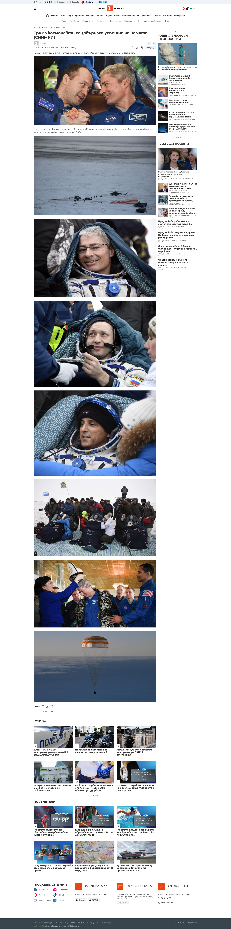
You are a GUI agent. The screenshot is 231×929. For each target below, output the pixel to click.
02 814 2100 (166, 898)
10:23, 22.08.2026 (164, 226)
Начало (37, 27)
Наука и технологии (50, 27)
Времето (79, 15)
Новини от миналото (124, 15)
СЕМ (73, 923)
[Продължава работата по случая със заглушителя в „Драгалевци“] (94, 737)
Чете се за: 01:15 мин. (178, 226)
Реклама (95, 795)
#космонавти (41, 711)
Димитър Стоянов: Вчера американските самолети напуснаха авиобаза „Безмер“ (183, 186)
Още (167, 21)
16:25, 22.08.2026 (175, 203)
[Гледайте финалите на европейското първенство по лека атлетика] (94, 817)
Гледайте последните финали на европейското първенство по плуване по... (135, 832)
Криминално (115, 21)
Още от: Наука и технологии (173, 37)
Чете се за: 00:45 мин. (177, 192)
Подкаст (180, 15)
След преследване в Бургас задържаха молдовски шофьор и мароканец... (177, 249)
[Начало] (47, 15)
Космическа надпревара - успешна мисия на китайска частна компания (177, 68)
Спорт (70, 15)
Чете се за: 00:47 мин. (177, 204)
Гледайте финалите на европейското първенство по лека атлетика (94, 832)
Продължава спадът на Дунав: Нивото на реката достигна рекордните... (176, 235)
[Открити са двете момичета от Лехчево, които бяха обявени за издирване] (94, 772)
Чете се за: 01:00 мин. (179, 254)
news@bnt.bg (167, 902)
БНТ (35, 2)
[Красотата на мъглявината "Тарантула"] (163, 92)
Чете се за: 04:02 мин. (186, 178)
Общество (129, 21)
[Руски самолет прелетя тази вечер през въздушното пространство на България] (136, 852)
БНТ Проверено (144, 15)
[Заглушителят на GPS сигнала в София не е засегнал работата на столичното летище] (53, 772)
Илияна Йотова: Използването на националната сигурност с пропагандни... (174, 174)
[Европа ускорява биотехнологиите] (163, 104)
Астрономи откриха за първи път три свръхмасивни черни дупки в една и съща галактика (181, 114)
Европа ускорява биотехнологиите (179, 101)
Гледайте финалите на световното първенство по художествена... (51, 832)
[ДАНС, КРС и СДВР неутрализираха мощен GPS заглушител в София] (53, 737)
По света (74, 21)
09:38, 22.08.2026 (164, 240)
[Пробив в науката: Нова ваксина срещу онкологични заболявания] (163, 212)
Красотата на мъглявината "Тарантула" (177, 90)
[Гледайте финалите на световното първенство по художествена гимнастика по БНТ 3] (53, 817)
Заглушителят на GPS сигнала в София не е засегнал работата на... (52, 788)
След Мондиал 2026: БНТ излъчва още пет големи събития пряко (53, 868)
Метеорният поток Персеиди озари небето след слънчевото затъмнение (182, 126)
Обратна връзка (62, 923)
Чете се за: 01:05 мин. (179, 240)
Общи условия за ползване (44, 923)
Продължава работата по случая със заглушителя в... (92, 751)
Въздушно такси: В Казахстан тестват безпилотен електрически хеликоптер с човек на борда (181, 78)
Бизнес (109, 15)
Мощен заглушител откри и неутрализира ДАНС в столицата (134, 752)
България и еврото (95, 15)
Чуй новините (166, 15)
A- (154, 43)
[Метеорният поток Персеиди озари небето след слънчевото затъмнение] (163, 128)
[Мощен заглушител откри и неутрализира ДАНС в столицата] (136, 737)
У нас (64, 21)
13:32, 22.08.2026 (175, 215)
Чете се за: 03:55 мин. (189, 215)
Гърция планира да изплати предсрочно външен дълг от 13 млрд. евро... (94, 868)
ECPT (79, 923)
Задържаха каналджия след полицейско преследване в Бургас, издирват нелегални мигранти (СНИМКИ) (181, 198)
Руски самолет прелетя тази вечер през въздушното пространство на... (135, 868)
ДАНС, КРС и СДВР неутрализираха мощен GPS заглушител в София (51, 752)
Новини (54, 15)
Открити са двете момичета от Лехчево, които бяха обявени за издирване (94, 788)
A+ (149, 43)
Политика (101, 21)
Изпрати (123, 902)
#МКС (51, 711)
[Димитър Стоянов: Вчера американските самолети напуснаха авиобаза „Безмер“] (163, 187)
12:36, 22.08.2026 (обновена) (168, 178)
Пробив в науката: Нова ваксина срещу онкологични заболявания (183, 211)
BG (194, 9)
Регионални (87, 21)
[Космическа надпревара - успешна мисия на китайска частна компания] (177, 54)
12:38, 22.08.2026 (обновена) (178, 191)
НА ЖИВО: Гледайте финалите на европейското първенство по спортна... (135, 788)
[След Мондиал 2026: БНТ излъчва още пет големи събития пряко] (53, 852)
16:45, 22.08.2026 (164, 254)
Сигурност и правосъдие (149, 21)
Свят (62, 15)
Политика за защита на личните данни (98, 923)
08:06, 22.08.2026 (164, 268)
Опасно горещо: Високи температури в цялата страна (173, 262)
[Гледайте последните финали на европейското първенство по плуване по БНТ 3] (136, 817)
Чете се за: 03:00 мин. (179, 268)
